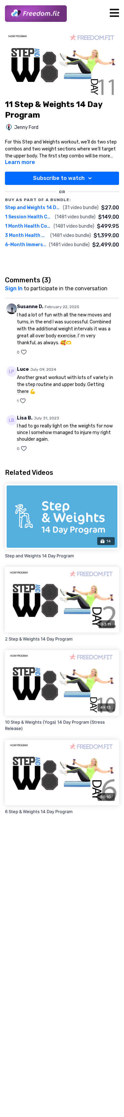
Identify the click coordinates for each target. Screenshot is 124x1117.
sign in (13, 288)
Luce (23, 369)
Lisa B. (24, 418)
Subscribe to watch (59, 178)
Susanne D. (30, 306)
